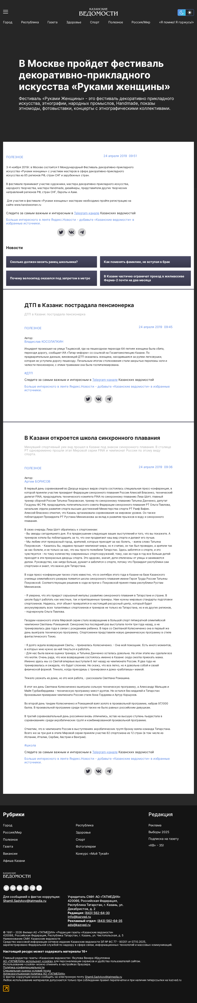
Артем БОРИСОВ (37, 481)
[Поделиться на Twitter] (61, 232)
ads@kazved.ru (79, 925)
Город (7, 22)
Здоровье (73, 22)
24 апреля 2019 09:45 (156, 327)
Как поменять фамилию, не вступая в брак (137, 262)
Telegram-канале (86, 213)
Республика (30, 22)
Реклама (155, 825)
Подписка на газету (164, 839)
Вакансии (10, 853)
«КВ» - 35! (156, 845)
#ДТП (28, 373)
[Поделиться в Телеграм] (82, 232)
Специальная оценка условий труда (27, 970)
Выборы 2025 (159, 832)
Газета (53, 22)
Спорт (94, 22)
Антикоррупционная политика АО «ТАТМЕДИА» (34, 973)
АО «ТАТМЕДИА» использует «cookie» (28, 961)
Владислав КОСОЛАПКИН (43, 341)
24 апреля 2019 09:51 (120, 156)
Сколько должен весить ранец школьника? (44, 262)
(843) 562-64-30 (97, 913)
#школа (30, 745)
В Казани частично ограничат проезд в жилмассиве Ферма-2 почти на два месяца (144, 278)
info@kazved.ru (79, 917)
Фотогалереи (86, 846)
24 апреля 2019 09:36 (156, 467)
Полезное (115, 22)
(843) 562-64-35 (109, 921)
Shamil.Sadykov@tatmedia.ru (24, 901)
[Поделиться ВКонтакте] (72, 232)
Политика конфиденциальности (23, 967)
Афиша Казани (14, 861)
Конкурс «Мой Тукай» (92, 853)
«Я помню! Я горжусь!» (176, 22)
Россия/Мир (141, 22)
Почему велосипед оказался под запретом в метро (50, 278)
